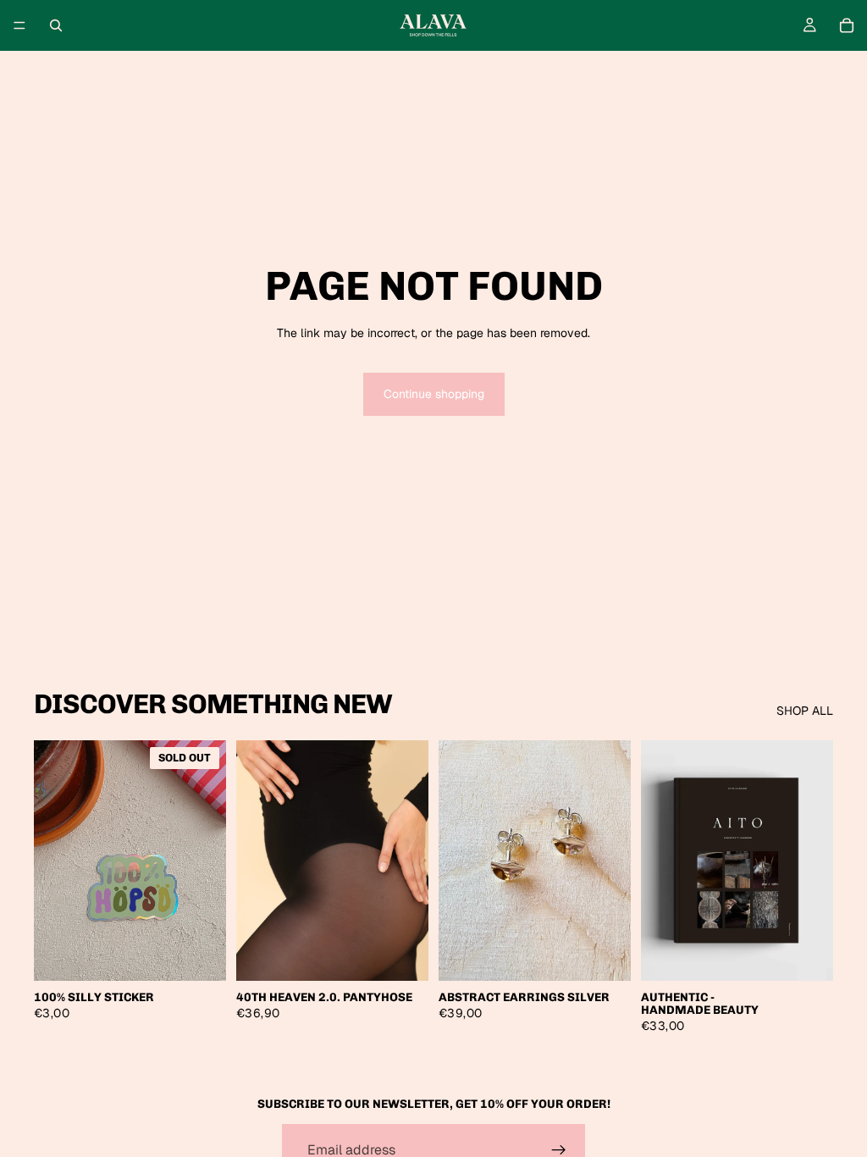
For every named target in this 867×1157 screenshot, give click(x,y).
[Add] (604, 954)
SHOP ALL (804, 710)
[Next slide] (409, 860)
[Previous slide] (254, 860)
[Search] (56, 25)
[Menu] (19, 25)
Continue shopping (434, 393)
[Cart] (846, 25)
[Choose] (402, 954)
